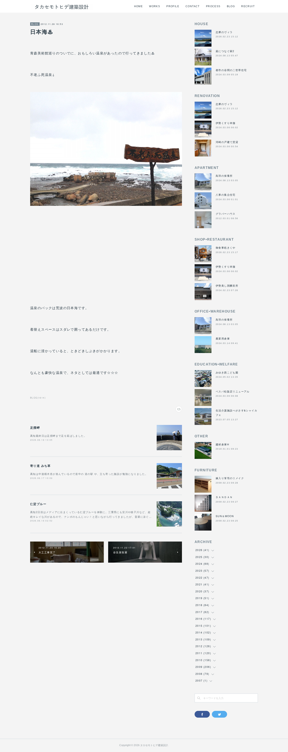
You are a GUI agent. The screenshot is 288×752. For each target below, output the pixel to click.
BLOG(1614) (38, 397)
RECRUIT (248, 6)
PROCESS (213, 6)
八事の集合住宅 (226, 194)
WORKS (154, 6)
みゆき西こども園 (227, 372)
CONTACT (193, 6)
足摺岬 (35, 427)
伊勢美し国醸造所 (227, 285)
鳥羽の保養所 (224, 175)
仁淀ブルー (38, 504)
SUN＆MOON (225, 516)
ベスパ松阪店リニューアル (233, 391)
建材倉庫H (222, 444)
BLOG (231, 6)
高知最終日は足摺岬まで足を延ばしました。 (58, 435)
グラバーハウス (226, 213)
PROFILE (172, 6)
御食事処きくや (226, 247)
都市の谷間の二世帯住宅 (231, 70)
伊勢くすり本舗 (226, 123)
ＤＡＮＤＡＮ (224, 497)
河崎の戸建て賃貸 (227, 142)
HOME (138, 6)
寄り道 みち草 (40, 466)
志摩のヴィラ (224, 32)
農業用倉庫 (223, 338)
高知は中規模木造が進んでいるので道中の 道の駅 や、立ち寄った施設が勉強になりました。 (89, 474)
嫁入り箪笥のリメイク (230, 478)
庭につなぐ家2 (225, 51)
